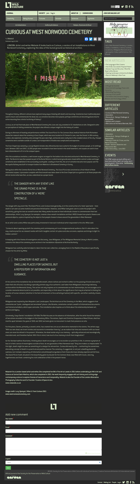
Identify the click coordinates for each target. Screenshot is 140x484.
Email (7, 427)
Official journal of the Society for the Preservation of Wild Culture (27, 473)
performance (123, 52)
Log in (119, 482)
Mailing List (107, 482)
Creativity (10, 18)
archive (128, 48)
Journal (10, 13)
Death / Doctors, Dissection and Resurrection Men (115, 146)
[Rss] (132, 7)
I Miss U (29, 391)
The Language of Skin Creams (115, 64)
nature (122, 48)
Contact (100, 482)
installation (115, 48)
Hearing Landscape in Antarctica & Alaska (119, 73)
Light (117, 7)
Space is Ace (47, 380)
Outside (58, 18)
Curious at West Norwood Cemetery (117, 113)
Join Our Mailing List (112, 13)
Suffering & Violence (51, 25)
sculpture (109, 50)
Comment (8, 436)
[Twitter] (122, 7)
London (129, 45)
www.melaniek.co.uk (13, 383)
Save (8, 468)
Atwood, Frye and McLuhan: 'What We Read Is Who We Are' (117, 70)
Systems (91, 18)
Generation (109, 115)
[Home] (14, 5)
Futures (42, 18)
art (107, 45)
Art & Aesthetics (20, 25)
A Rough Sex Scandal (112, 86)
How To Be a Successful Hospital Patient (118, 67)
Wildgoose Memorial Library (123, 50)
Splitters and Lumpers (113, 121)
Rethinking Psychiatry (113, 92)
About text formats (94, 453)
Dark (112, 7)
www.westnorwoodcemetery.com (17, 394)
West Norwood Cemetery (117, 45)
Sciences (75, 18)
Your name (9, 419)
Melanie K (11, 38)
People (114, 482)
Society (42, 13)
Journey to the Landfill (113, 94)
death (108, 48)
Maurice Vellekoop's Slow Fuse (115, 75)
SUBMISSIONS (88, 13)
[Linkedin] (126, 7)
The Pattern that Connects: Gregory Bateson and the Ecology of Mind (117, 98)
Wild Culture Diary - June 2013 (115, 149)
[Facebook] (129, 7)
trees (116, 52)
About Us (74, 13)
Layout (7, 459)
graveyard (109, 52)
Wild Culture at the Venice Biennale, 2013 (119, 123)
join (47, 13)
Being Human (28, 18)
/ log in (52, 13)
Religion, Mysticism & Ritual (82, 25)
